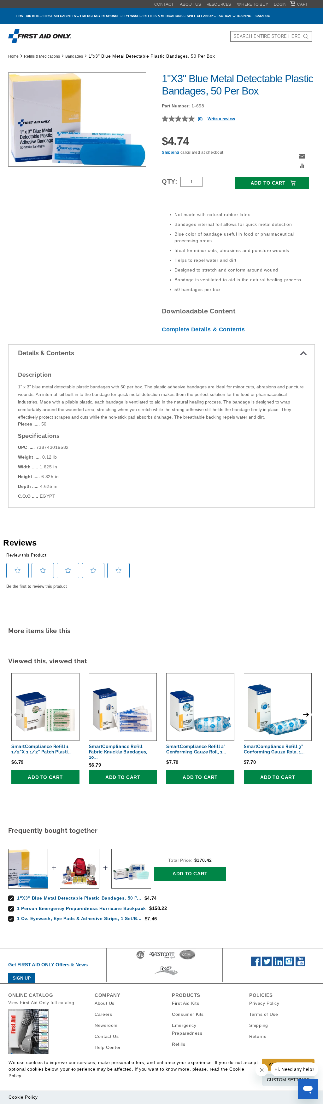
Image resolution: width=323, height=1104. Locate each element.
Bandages (74, 56)
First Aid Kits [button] (27, 16)
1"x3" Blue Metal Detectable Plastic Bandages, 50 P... (79, 898)
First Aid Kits (185, 1003)
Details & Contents (46, 353)
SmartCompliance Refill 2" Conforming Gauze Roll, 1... (196, 749)
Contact (164, 4)
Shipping (170, 152)
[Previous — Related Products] (17, 714)
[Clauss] (187, 958)
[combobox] (271, 36)
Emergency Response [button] (100, 16)
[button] (302, 156)
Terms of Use (263, 1014)
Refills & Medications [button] (163, 16)
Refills (178, 1044)
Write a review (221, 119)
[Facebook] (256, 964)
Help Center (108, 1047)
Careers (103, 1014)
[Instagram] (289, 964)
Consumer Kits (188, 1014)
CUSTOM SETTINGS (288, 1079)
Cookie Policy (23, 1097)
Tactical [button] (224, 16)
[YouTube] (300, 964)
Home (13, 56)
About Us (190, 4)
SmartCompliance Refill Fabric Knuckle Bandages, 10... (118, 752)
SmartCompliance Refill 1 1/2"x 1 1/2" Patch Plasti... (41, 749)
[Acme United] (140, 958)
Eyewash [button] (131, 16)
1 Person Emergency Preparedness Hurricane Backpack (81, 908)
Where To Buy (252, 4)
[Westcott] (162, 958)
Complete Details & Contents (203, 329)
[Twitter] (267, 964)
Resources (219, 4)
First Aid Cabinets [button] (60, 16)
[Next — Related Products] (306, 714)
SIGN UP (22, 978)
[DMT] (166, 975)
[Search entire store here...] (306, 36)
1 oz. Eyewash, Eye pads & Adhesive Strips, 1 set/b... (79, 918)
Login (280, 4)
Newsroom (106, 1025)
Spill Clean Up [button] (200, 16)
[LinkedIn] (278, 964)
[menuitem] (164, 4)
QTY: (169, 181)
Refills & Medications (42, 56)
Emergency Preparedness (187, 1029)
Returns (257, 1036)
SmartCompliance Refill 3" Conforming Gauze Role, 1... (274, 749)
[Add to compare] (302, 166)
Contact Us (107, 1036)
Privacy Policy (264, 1003)
